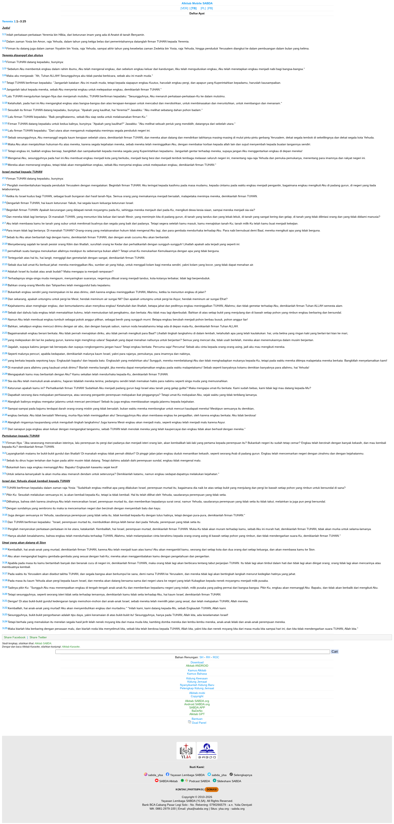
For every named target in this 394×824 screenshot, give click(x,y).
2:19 (4, 305)
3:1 (4, 442)
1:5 (4, 68)
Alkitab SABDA (43, 643)
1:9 (4, 96)
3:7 (4, 494)
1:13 (4, 123)
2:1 (4, 178)
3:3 (4, 460)
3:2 (4, 453)
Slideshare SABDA (228, 781)
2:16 (4, 285)
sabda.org (238, 808)
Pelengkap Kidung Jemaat (197, 688)
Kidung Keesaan (197, 678)
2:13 (4, 264)
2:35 (4, 415)
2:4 (4, 202)
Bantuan (197, 718)
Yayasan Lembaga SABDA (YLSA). (183, 800)
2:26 (4, 353)
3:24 (4, 621)
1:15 (4, 137)
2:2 (4, 185)
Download (197, 662)
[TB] (194, 8)
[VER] (184, 8)
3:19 (4, 587)
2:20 (4, 312)
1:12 (4, 116)
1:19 (4, 164)
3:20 (4, 594)
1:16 (4, 144)
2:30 (4, 380)
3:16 (4, 562)
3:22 (4, 608)
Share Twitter (38, 637)
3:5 (4, 473)
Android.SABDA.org (197, 704)
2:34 (4, 408)
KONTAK (181, 789)
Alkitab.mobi (197, 693)
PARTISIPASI (195, 789)
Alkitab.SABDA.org (197, 701)
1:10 (4, 103)
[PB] (210, 8)
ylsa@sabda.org (197, 808)
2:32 (4, 394)
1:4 (4, 61)
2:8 (4, 230)
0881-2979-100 (166, 808)
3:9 (4, 508)
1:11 (4, 109)
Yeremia (7, 21)
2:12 (4, 257)
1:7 (4, 82)
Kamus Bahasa (197, 673)
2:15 (4, 278)
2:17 (4, 291)
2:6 (4, 216)
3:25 (4, 628)
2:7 (4, 223)
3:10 (4, 515)
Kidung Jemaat (197, 681)
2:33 (4, 401)
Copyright (197, 696)
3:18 (4, 580)
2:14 (4, 271)
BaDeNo (197, 710)
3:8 (4, 501)
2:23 (4, 333)
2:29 (4, 374)
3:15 (4, 556)
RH (208, 657)
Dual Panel (198, 722)
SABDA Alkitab (168, 781)
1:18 (4, 157)
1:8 (4, 89)
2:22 (4, 326)
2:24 (4, 339)
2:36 (4, 422)
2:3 (4, 196)
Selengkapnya (242, 775)
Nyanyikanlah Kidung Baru (197, 685)
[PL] (203, 8)
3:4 (4, 467)
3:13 (4, 535)
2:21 (4, 319)
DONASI (211, 789)
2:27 (4, 360)
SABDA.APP (197, 707)
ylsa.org (224, 808)
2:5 (4, 209)
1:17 (4, 150)
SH (201, 657)
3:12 (4, 528)
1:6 (4, 75)
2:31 (4, 387)
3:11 (4, 521)
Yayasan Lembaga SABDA (187, 775)
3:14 (4, 549)
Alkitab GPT (197, 714)
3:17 (4, 573)
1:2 (4, 41)
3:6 (4, 487)
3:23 (4, 614)
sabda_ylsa (155, 775)
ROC (216, 657)
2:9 (4, 237)
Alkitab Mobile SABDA (197, 3)
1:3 (4, 48)
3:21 (4, 601)
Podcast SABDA (199, 781)
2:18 (4, 298)
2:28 (4, 367)
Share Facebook (14, 637)
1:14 (4, 130)
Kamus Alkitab (197, 670)
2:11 (4, 250)
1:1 (4, 34)
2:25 (4, 346)
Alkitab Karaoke (71, 646)
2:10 (4, 244)
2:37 (4, 428)
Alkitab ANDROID (197, 665)
